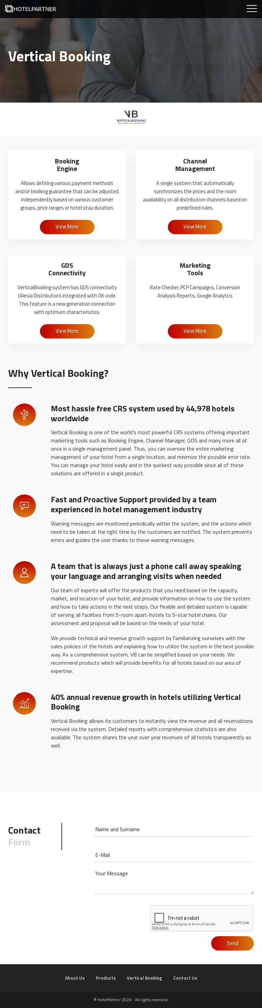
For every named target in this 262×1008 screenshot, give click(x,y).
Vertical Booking (144, 977)
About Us (75, 977)
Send (232, 943)
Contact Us (185, 977)
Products (106, 977)
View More (67, 226)
